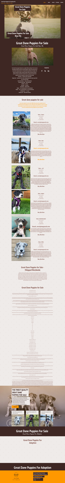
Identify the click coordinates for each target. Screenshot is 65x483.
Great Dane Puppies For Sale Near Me (8, 1)
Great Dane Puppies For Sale (7, 3)
